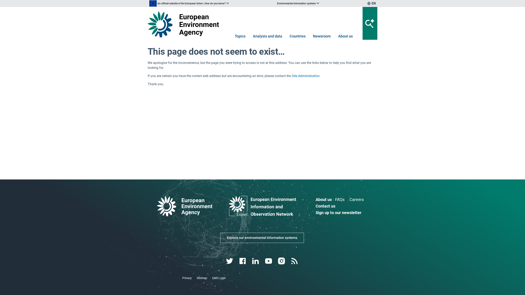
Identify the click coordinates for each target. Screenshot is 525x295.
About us (345, 36)
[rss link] (295, 261)
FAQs (340, 199)
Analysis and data (267, 36)
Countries (298, 36)
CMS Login (219, 278)
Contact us (325, 206)
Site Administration (306, 76)
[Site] (185, 24)
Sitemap (202, 278)
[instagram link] (282, 261)
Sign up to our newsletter (338, 212)
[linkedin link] (256, 261)
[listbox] (189, 3)
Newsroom (322, 36)
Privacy (187, 278)
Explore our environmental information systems (262, 238)
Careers (356, 199)
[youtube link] (269, 261)
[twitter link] (230, 261)
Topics (240, 36)
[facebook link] (243, 261)
